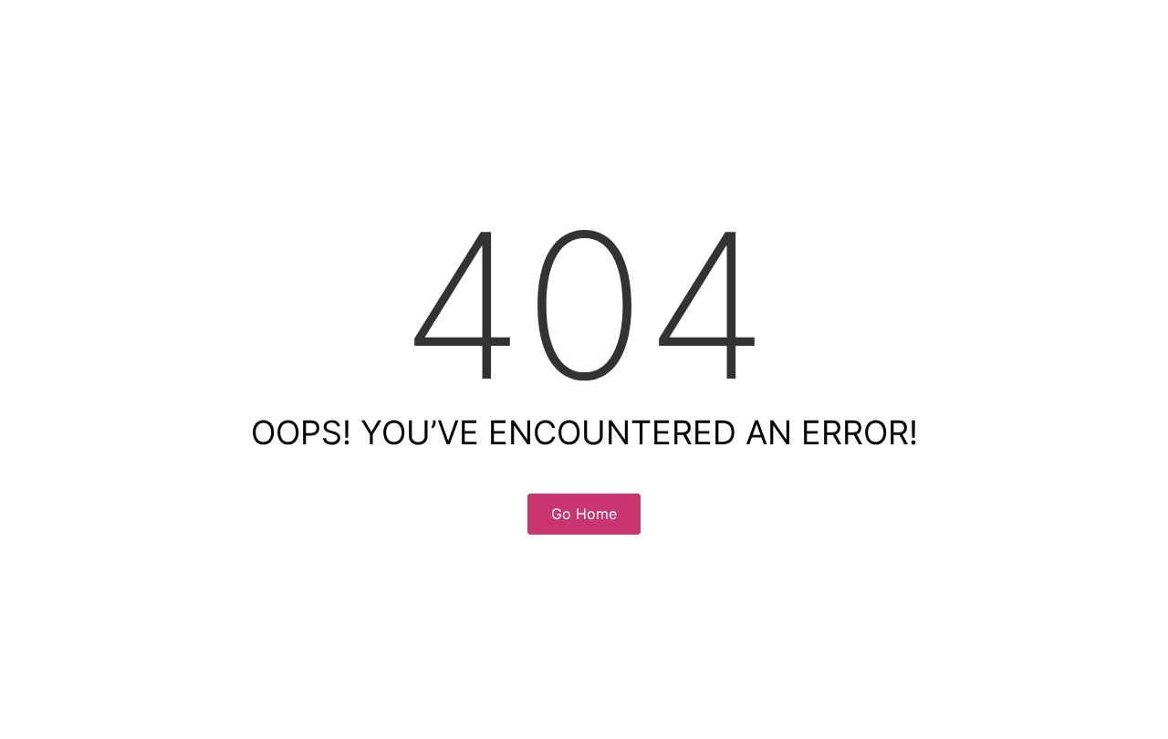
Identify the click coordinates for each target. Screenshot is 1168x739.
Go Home (584, 514)
